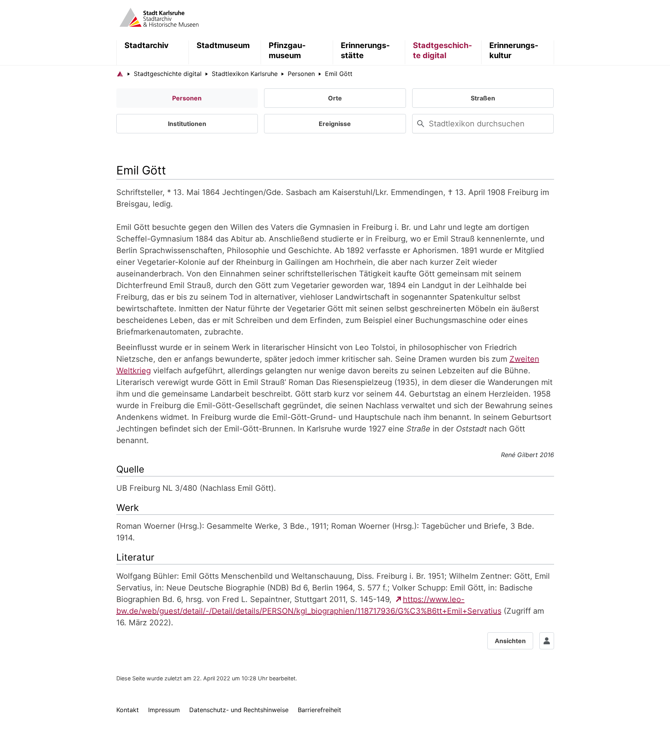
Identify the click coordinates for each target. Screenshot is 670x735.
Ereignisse (335, 124)
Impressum (164, 710)
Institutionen (187, 124)
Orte (335, 98)
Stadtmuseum (223, 45)
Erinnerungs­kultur (513, 50)
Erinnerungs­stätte (365, 50)
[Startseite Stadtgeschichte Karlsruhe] (120, 73)
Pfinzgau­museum (287, 50)
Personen (187, 98)
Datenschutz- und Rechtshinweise (238, 710)
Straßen (483, 98)
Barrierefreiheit (319, 710)
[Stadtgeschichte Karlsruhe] (159, 17)
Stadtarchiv (146, 45)
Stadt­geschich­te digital (442, 50)
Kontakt (127, 710)
